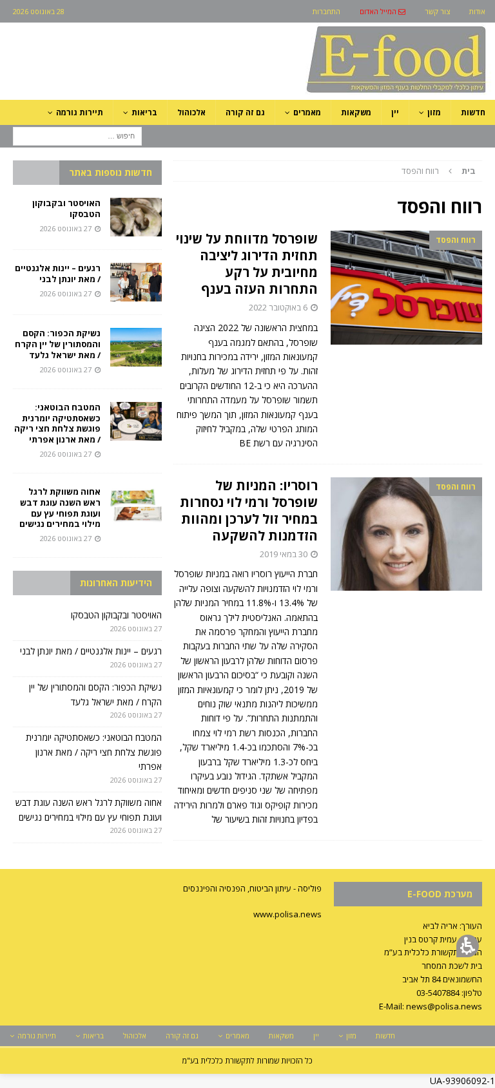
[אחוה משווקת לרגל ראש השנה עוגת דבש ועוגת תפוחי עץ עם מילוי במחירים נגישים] (136, 505)
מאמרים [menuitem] (307, 112)
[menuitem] (382, 11)
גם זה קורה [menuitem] (245, 112)
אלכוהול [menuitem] (191, 112)
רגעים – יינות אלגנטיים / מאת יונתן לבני (58, 273)
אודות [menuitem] (477, 11)
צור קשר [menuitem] (437, 11)
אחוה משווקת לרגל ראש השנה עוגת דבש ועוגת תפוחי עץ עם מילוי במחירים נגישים (59, 508)
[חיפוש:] (77, 135)
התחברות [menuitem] (326, 11)
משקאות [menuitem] (356, 112)
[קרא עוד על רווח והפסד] (406, 288)
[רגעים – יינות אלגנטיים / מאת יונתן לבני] (136, 282)
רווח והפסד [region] (439, 171)
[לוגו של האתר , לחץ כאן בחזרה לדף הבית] (328, 92)
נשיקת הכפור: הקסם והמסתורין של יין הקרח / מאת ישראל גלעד (58, 344)
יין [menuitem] (395, 112)
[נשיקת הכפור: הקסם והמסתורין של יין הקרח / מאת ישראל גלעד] (136, 347)
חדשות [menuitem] (473, 112)
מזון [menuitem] (434, 112)
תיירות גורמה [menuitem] (79, 112)
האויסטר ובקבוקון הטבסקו (66, 208)
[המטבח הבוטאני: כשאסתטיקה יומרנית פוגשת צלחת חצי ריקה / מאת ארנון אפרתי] (136, 421)
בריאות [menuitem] (144, 112)
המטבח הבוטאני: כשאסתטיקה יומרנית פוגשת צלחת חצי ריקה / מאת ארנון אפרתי (57, 423)
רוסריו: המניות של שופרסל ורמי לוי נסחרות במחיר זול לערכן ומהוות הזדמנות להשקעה (249, 510)
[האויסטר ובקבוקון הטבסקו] (136, 217)
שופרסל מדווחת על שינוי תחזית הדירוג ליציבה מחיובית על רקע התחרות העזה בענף (247, 264)
